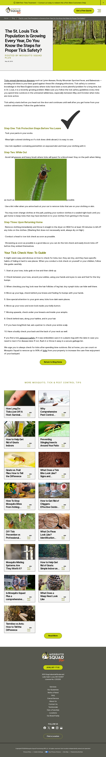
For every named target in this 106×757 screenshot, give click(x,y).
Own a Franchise (53, 710)
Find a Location (53, 736)
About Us (53, 701)
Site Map (65, 752)
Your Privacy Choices (55, 752)
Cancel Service (53, 698)
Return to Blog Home (53, 362)
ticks (45, 351)
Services (53, 687)
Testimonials (53, 707)
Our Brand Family (53, 716)
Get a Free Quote (84, 11)
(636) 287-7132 (53, 667)
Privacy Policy (27, 752)
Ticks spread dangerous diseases (19, 80)
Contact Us (53, 704)
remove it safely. (27, 338)
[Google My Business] (61, 728)
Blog (13, 18)
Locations (53, 713)
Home (6, 18)
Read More (53, 636)
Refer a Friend (53, 692)
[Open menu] (99, 10)
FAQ (53, 695)
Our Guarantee (53, 690)
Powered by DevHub (77, 752)
